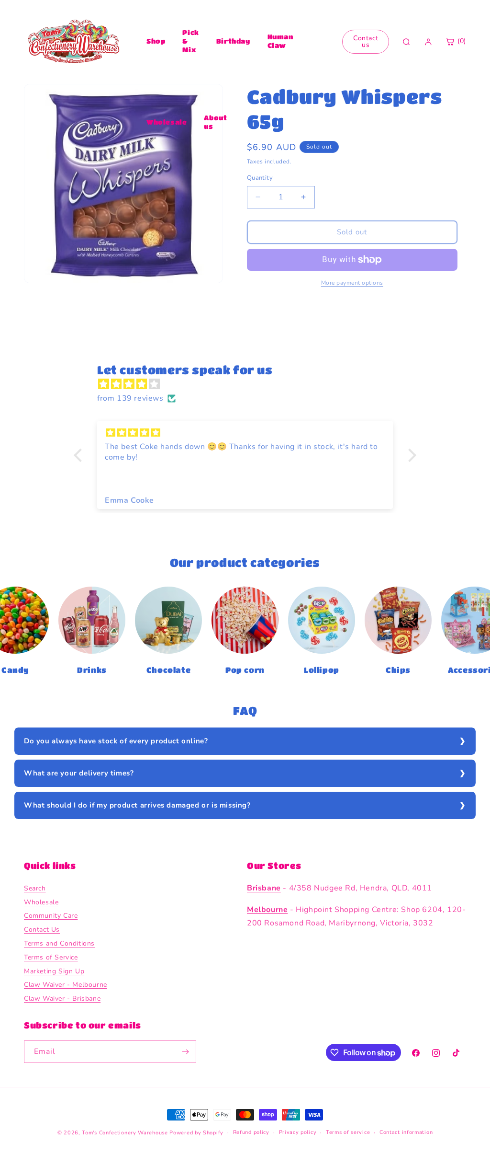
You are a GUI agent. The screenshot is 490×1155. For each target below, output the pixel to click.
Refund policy (251, 1132)
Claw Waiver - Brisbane (62, 998)
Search (35, 888)
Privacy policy (298, 1132)
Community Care (51, 915)
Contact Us (42, 929)
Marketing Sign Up (54, 971)
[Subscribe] (185, 1051)
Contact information (406, 1132)
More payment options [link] (352, 283)
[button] (80, 455)
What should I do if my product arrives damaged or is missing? (137, 805)
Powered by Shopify (196, 1132)
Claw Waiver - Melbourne (65, 984)
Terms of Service (51, 957)
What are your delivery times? (79, 773)
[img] (249, 384)
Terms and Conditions (59, 943)
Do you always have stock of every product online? (116, 741)
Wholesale (166, 122)
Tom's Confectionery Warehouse (124, 1132)
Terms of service (348, 1132)
